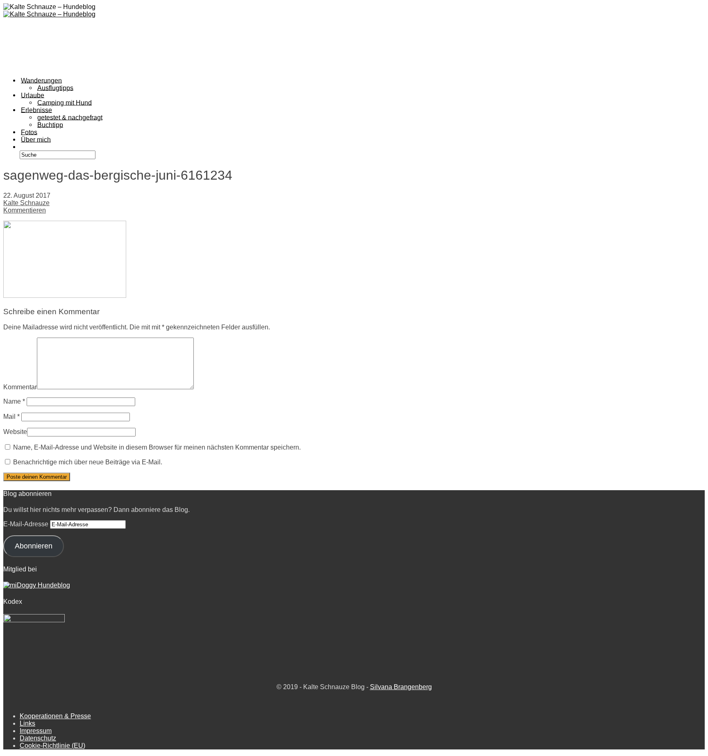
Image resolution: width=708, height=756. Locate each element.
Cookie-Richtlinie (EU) (52, 745)
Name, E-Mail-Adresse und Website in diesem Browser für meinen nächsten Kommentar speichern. (157, 447)
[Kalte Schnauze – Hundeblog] (49, 14)
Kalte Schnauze (26, 202)
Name (14, 401)
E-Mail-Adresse (26, 524)
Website (15, 431)
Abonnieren (33, 546)
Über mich (36, 139)
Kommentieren (24, 210)
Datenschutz (38, 738)
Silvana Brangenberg (401, 686)
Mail (11, 416)
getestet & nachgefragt (69, 117)
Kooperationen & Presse (55, 716)
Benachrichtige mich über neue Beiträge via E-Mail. (87, 462)
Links (27, 723)
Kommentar (20, 387)
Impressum (36, 730)
